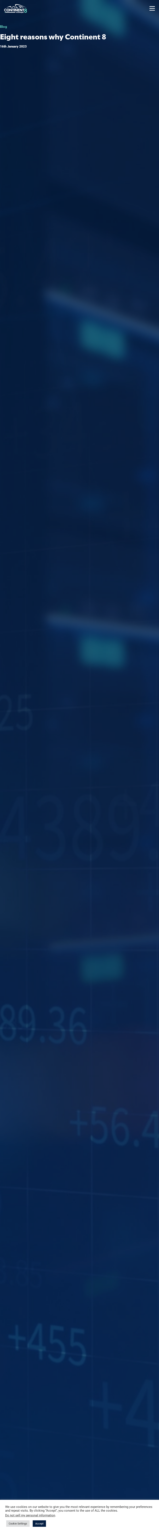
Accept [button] (39, 1523)
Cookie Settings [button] (18, 1523)
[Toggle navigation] (152, 8)
